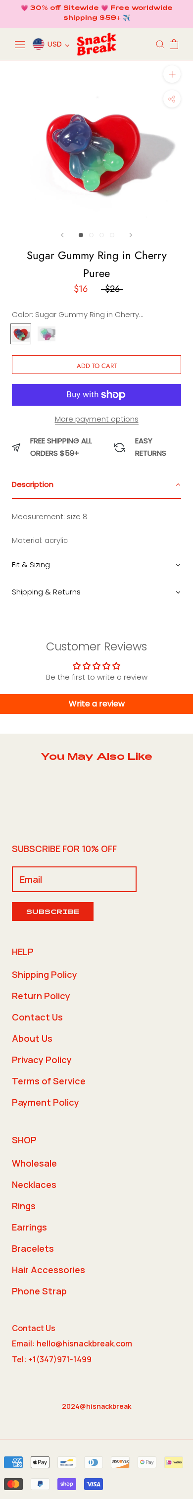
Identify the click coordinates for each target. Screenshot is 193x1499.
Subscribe (52, 913)
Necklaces (34, 1184)
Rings (24, 1206)
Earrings (29, 1227)
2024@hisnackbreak (96, 1406)
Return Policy (41, 996)
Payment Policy (45, 1102)
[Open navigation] (20, 44)
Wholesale (34, 1163)
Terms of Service (49, 1081)
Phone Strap (39, 1291)
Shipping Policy (44, 974)
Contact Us (37, 1017)
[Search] (160, 44)
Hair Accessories (48, 1270)
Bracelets (33, 1248)
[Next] (130, 235)
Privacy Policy (42, 1060)
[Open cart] (174, 44)
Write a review (97, 703)
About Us (32, 1038)
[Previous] (62, 235)
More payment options (97, 419)
